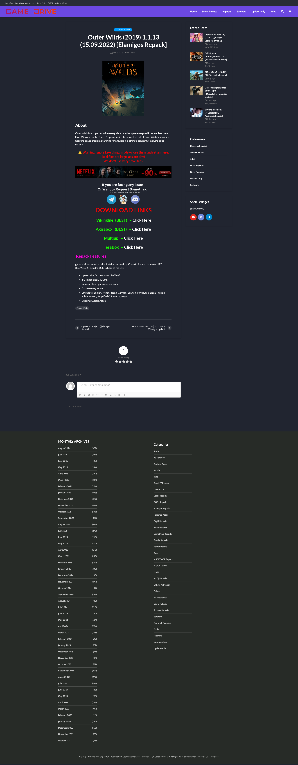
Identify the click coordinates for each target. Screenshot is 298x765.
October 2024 (65, 588)
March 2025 (64, 556)
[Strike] (93, 395)
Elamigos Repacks (123, 30)
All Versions (159, 457)
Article (157, 470)
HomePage (9, 3)
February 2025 (65, 562)
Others (157, 591)
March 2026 (64, 480)
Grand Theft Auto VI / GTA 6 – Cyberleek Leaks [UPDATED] (215, 37)
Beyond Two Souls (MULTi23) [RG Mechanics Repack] (214, 112)
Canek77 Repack (161, 483)
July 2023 (62, 683)
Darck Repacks (160, 495)
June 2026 (63, 460)
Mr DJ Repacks (160, 578)
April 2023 (63, 702)
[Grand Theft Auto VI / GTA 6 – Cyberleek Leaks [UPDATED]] (196, 37)
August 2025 (64, 524)
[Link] (115, 395)
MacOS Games (160, 565)
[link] (123, 172)
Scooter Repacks (161, 610)
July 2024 (63, 607)
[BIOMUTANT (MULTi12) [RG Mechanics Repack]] (196, 75)
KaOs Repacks (160, 546)
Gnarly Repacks (161, 540)
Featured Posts (161, 514)
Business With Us (61, 3)
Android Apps (160, 464)
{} (119, 395)
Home (193, 11)
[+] (123, 395)
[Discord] (201, 217)
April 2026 (63, 473)
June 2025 (63, 537)
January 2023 (64, 721)
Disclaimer (19, 3)
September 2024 (66, 594)
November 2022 (65, 734)
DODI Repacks (160, 502)
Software (241, 11)
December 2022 (65, 727)
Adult (273, 11)
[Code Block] (110, 395)
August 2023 (64, 677)
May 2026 (63, 467)
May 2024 (63, 619)
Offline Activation (162, 584)
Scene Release (209, 11)
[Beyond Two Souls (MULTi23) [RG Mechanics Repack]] (196, 112)
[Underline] (89, 395)
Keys (156, 553)
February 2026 (65, 486)
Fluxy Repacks (160, 527)
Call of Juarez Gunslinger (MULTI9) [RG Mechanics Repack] (216, 56)
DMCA (50, 3)
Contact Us (29, 3)
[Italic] (84, 395)
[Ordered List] (97, 395)
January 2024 (64, 645)
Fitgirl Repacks (160, 521)
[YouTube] (193, 217)
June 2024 (63, 613)
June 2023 (63, 689)
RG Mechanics (160, 597)
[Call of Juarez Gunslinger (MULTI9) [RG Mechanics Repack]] (196, 56)
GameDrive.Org (96, 757)
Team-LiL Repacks (162, 623)
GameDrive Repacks (163, 533)
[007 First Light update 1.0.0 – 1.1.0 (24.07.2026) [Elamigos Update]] (196, 90)
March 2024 (64, 632)
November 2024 (66, 581)
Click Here (142, 220)
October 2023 (64, 664)
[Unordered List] (102, 395)
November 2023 (66, 658)
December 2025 (65, 499)
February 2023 (65, 715)
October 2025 (64, 511)
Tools (156, 629)
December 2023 (65, 651)
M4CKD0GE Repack (163, 559)
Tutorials (158, 635)
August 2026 (64, 448)
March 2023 (64, 708)
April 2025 (63, 549)
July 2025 (62, 530)
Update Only (258, 11)
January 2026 (64, 492)
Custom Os (159, 489)
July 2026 (62, 454)
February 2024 (65, 639)
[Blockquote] (106, 395)
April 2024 (63, 626)
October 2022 (64, 740)
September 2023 (66, 670)
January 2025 (64, 568)
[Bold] (80, 395)
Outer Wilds (82, 308)
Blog (156, 476)
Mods (156, 572)
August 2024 (64, 600)
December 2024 (65, 575)
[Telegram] (209, 217)
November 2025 (66, 505)
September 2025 (66, 518)
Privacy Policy (41, 3)
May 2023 (63, 696)
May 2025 (63, 543)
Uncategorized (160, 642)
